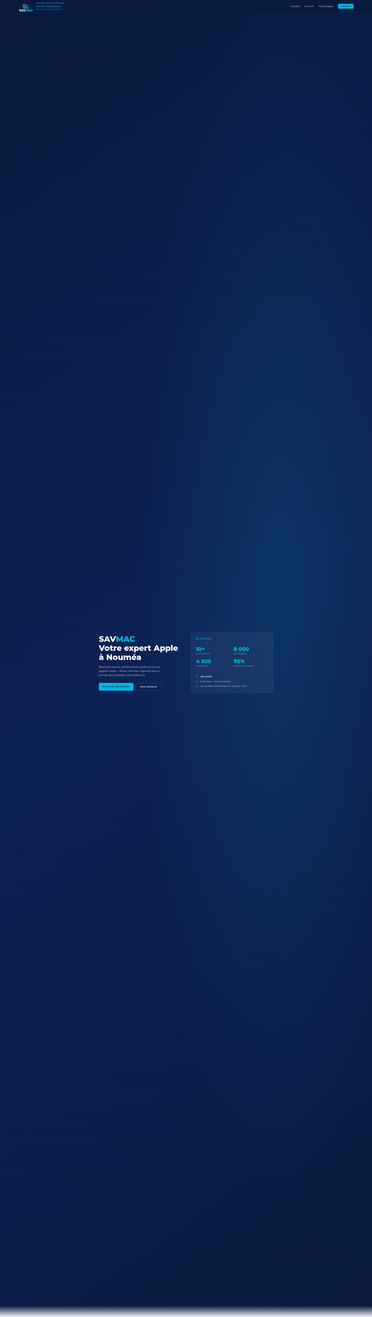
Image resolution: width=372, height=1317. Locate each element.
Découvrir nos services (116, 686)
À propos (295, 6)
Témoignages (325, 6)
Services (309, 6)
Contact (345, 6)
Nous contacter (148, 686)
